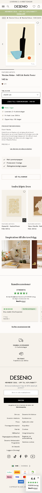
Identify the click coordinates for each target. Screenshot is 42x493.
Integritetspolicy (28, 433)
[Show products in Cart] (38, 6)
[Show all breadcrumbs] (4, 18)
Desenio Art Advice (29, 414)
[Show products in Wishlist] (34, 6)
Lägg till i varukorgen (21, 102)
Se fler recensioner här (21, 327)
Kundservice (26, 418)
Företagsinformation (12, 426)
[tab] (7, 69)
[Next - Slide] (39, 44)
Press (18, 422)
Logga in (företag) (13, 450)
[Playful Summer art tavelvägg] (16, 254)
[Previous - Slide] (2, 44)
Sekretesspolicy (21, 407)
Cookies (25, 429)
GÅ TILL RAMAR (21, 177)
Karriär (17, 429)
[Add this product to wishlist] (37, 22)
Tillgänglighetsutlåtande (11, 437)
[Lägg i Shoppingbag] (24, 220)
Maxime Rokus (14, 18)
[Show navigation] (3, 6)
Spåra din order (27, 422)
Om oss (17, 414)
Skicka (21, 400)
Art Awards (16, 447)
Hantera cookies (28, 442)
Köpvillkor (25, 426)
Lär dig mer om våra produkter (21, 149)
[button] (33, 483)
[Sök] (8, 6)
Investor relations (13, 418)
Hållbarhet (16, 433)
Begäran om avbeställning (27, 437)
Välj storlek (6, 91)
